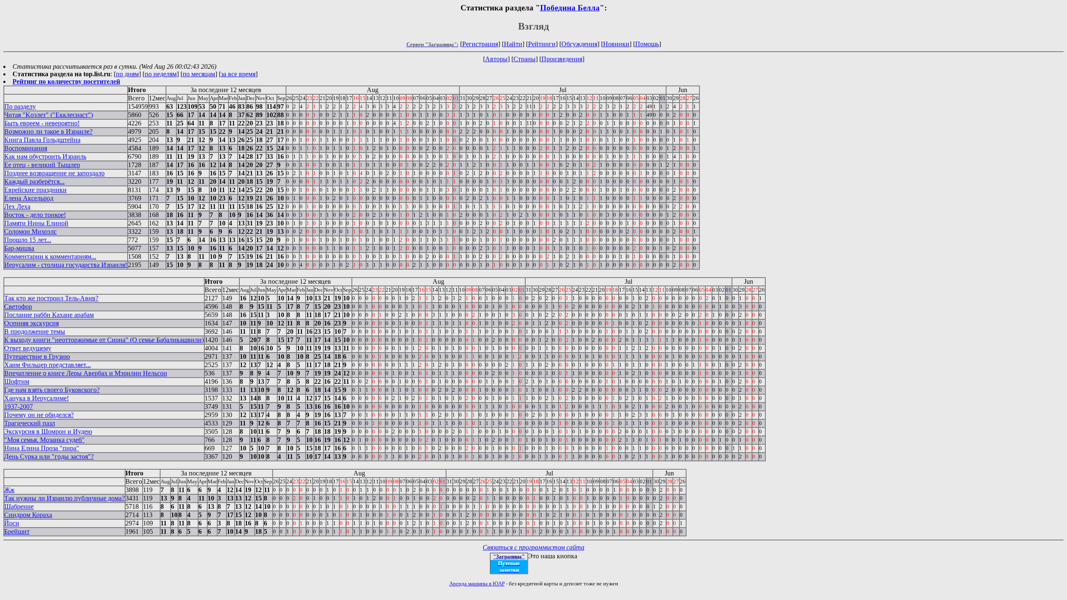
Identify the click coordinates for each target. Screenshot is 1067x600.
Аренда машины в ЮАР (477, 583)
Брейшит (17, 531)
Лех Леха (17, 206)
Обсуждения (579, 44)
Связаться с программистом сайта (533, 547)
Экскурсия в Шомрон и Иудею (48, 431)
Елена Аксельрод (28, 198)
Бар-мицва (19, 248)
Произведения (561, 58)
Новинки (616, 44)
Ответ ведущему (27, 348)
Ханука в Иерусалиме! (36, 398)
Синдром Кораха (28, 514)
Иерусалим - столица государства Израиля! (65, 264)
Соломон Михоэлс (30, 231)
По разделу (20, 106)
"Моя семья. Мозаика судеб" (44, 439)
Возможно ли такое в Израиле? (48, 131)
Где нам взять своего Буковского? (52, 389)
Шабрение (19, 506)
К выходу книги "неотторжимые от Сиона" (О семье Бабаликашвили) (104, 339)
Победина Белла (570, 7)
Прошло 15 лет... (27, 239)
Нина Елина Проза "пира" (41, 448)
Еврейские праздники (35, 189)
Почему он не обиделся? (39, 414)
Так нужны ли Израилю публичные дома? (64, 498)
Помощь (647, 44)
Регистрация (480, 44)
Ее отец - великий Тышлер (42, 164)
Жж (9, 489)
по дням (127, 74)
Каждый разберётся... (34, 181)
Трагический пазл (29, 423)
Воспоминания (25, 148)
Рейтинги (542, 44)
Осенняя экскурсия (31, 323)
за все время (238, 74)
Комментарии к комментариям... (50, 256)
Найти (513, 44)
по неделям (161, 74)
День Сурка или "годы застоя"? (49, 456)
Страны (524, 58)
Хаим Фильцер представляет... (47, 364)
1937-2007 (18, 406)
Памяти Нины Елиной (36, 223)
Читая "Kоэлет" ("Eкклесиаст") (48, 114)
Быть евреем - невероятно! (42, 123)
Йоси (11, 523)
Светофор (18, 306)
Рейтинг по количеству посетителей (66, 81)
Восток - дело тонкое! (35, 214)
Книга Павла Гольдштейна (42, 139)
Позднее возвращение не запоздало (54, 173)
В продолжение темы (34, 331)
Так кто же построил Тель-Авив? (51, 298)
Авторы (496, 58)
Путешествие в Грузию (37, 356)
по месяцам (199, 74)
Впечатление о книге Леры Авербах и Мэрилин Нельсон (85, 373)
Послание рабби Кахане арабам (49, 314)
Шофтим (16, 381)
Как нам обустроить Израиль (45, 156)
